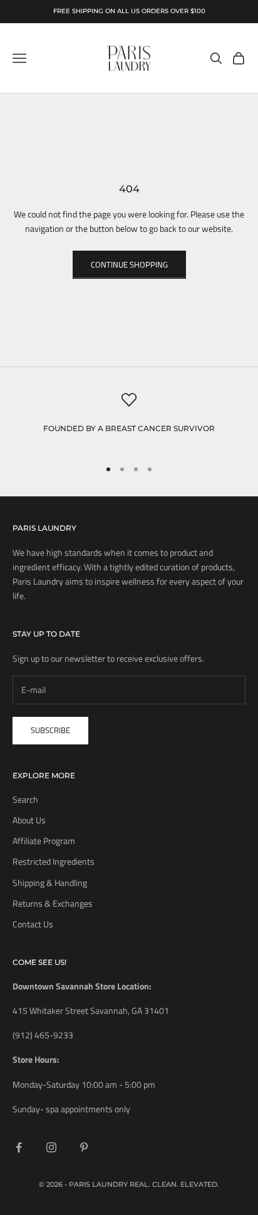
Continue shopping (129, 264)
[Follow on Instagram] (51, 1147)
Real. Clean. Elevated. (174, 1184)
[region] (129, 420)
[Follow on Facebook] (19, 1147)
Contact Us (33, 924)
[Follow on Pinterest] (84, 1147)
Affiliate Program (44, 840)
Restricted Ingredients (54, 861)
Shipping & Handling (50, 882)
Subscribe (50, 730)
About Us (29, 820)
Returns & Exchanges (53, 903)
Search (25, 799)
